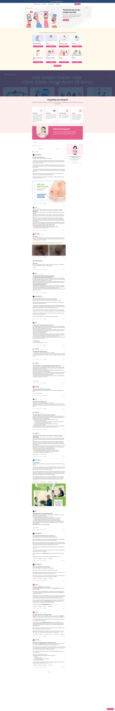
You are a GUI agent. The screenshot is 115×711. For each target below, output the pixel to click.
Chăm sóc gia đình (37, 349)
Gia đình (36, 208)
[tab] (33, 152)
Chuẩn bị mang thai (37, 234)
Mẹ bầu (36, 155)
